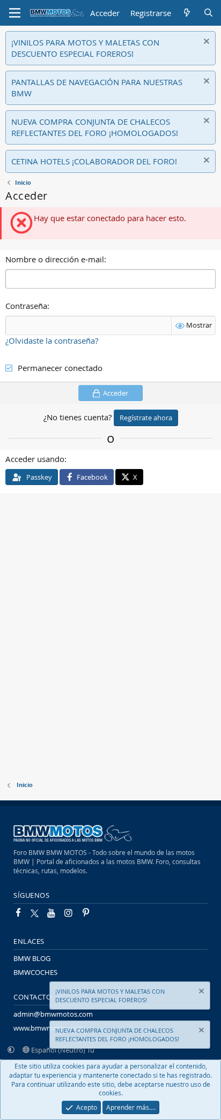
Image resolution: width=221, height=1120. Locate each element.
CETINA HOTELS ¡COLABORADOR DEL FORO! (94, 161)
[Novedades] (186, 13)
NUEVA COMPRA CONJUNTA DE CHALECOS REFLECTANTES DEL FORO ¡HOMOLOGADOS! (94, 127)
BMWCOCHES (35, 972)
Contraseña (26, 305)
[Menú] (14, 13)
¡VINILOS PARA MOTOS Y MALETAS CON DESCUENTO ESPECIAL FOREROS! (85, 48)
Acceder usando (34, 458)
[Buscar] (208, 13)
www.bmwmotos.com (48, 1028)
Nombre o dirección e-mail (54, 259)
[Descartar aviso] (205, 42)
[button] (11, 1050)
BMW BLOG (31, 958)
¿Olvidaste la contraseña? (51, 340)
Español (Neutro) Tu (62, 1050)
